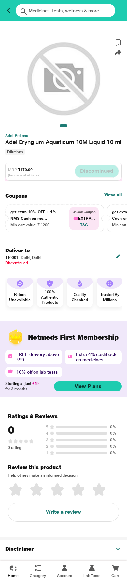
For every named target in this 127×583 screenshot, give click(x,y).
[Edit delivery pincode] (118, 256)
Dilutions (15, 152)
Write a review (63, 512)
